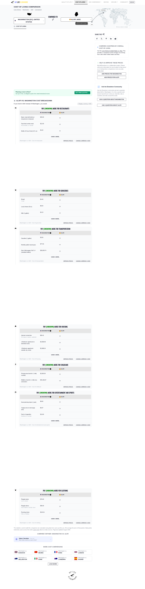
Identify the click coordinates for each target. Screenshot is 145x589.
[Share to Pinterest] (106, 39)
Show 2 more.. (55, 420)
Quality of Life (67, 2)
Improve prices (68, 140)
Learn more (36, 529)
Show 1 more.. (55, 136)
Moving (106, 2)
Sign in (132, 2)
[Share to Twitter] (102, 39)
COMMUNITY (124, 2)
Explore (114, 2)
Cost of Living (80, 2)
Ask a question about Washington (111, 99)
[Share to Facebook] (97, 39)
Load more (53, 564)
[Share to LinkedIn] (111, 39)
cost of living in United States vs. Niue (112, 51)
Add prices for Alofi (111, 77)
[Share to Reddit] (115, 39)
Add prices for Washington (112, 74)
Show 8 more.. (55, 219)
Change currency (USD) (83, 140)
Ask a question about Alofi (111, 105)
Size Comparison (94, 2)
